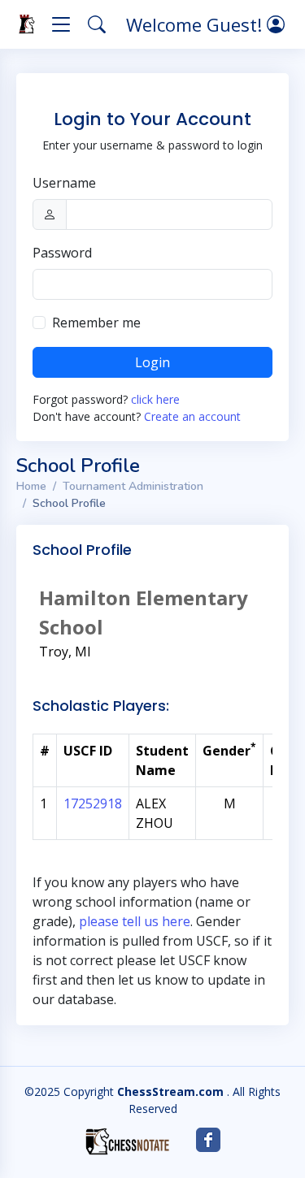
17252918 (92, 803)
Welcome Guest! (196, 24)
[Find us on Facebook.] (208, 1140)
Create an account (192, 416)
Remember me (96, 322)
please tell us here (134, 921)
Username (64, 183)
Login (152, 362)
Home (31, 486)
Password (62, 253)
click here (155, 399)
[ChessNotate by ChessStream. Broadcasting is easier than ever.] (128, 1141)
